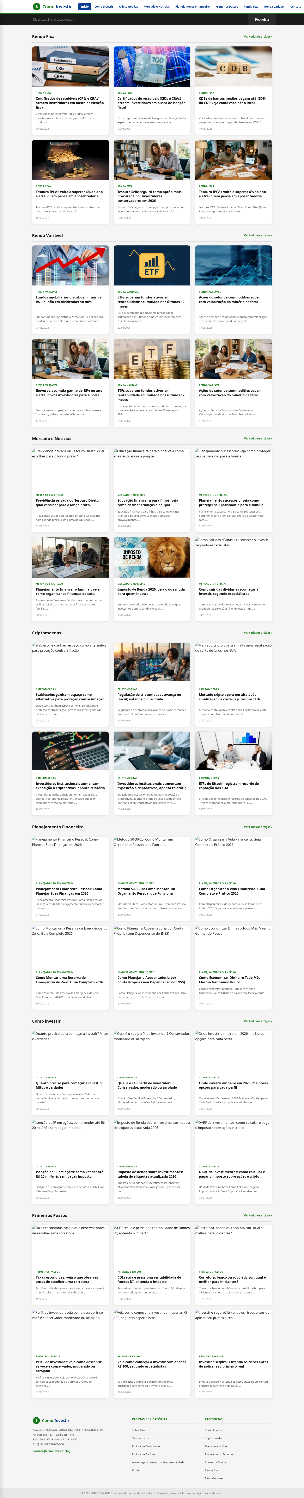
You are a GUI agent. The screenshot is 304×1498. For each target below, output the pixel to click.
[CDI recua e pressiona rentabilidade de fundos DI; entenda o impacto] (152, 1265)
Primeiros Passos (226, 6)
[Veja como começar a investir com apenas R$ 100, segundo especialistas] (152, 1354)
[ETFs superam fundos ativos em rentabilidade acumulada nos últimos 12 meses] (152, 289)
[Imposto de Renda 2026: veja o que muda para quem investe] (152, 579)
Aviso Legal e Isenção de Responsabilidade (158, 1462)
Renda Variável (274, 6)
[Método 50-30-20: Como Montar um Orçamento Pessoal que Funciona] (152, 879)
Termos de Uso (141, 1438)
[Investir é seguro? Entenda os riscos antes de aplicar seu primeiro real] (233, 1354)
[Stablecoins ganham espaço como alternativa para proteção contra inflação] (70, 685)
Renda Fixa (251, 6)
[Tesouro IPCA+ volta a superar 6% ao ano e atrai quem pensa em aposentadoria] (70, 182)
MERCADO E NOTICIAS (49, 494)
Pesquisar (262, 19)
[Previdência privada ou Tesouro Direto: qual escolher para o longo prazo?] (70, 490)
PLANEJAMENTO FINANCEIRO (54, 883)
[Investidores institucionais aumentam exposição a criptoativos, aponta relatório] (70, 773)
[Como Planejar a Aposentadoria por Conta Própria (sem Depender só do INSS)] (152, 968)
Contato (295, 6)
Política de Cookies (143, 1454)
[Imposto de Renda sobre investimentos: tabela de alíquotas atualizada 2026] (152, 1162)
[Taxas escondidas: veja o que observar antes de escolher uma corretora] (70, 1265)
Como (55, 1420)
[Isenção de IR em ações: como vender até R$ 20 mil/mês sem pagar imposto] (70, 1162)
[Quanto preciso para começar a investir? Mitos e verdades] (70, 1073)
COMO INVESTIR (46, 1077)
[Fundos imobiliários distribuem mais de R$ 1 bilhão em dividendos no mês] (70, 289)
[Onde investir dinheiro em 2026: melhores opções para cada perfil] (233, 1073)
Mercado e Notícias (157, 6)
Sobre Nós (138, 1430)
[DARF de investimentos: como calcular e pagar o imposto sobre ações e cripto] (233, 1162)
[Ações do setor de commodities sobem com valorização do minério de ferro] (233, 289)
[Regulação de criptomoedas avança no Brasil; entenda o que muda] (152, 685)
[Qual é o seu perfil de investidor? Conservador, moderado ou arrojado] (152, 1073)
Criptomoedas (128, 6)
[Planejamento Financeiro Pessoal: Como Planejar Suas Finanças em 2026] (70, 879)
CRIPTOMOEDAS (46, 689)
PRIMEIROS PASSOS (48, 1271)
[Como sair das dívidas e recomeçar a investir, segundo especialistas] (233, 579)
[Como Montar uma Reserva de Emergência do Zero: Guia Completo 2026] (70, 968)
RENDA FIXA (43, 92)
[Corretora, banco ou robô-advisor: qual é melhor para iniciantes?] (233, 1265)
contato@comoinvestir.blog (51, 1451)
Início (85, 6)
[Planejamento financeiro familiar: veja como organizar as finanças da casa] (70, 579)
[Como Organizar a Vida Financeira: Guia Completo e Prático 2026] (233, 879)
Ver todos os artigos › (258, 36)
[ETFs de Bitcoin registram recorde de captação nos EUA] (233, 773)
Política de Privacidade (146, 1446)
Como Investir (104, 6)
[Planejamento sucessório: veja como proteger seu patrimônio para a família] (233, 490)
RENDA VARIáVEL (46, 291)
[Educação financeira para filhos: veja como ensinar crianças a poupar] (152, 490)
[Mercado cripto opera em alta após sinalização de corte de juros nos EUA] (233, 685)
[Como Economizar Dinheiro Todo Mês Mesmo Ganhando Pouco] (233, 968)
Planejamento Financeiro (192, 6)
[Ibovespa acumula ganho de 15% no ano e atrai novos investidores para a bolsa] (70, 383)
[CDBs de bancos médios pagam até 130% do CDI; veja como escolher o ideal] (233, 90)
